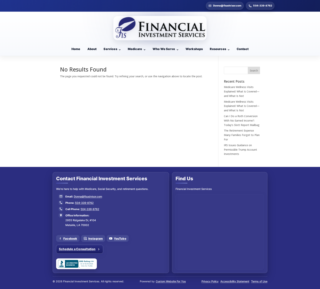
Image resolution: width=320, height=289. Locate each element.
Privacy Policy (210, 281)
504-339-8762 (262, 5)
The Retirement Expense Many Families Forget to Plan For (242, 135)
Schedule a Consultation (77, 249)
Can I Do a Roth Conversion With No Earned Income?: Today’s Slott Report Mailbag (241, 120)
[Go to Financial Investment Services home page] (160, 28)
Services (110, 49)
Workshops (194, 49)
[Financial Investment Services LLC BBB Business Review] (76, 263)
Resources (218, 49)
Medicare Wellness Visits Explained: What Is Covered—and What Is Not (241, 91)
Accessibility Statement (234, 281)
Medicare (135, 49)
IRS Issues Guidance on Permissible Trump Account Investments (240, 149)
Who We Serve (164, 49)
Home (75, 49)
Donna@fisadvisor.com (227, 5)
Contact (243, 49)
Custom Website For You (171, 281)
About (92, 49)
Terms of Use (259, 281)
